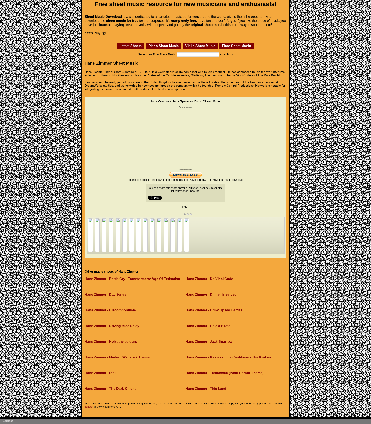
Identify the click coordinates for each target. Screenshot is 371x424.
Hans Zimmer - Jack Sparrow (209, 341)
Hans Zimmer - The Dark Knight (110, 388)
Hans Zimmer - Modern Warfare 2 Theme (117, 357)
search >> (226, 54)
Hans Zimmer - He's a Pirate (208, 326)
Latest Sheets (130, 46)
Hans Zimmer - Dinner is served (211, 294)
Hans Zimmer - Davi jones (105, 294)
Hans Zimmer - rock (100, 373)
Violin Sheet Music (200, 46)
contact (89, 406)
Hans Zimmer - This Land (206, 388)
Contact (8, 420)
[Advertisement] (185, 138)
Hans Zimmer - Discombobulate (110, 310)
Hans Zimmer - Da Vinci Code (209, 279)
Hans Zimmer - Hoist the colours (111, 341)
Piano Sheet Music (163, 46)
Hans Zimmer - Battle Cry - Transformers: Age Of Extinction (132, 279)
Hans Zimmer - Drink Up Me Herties (214, 310)
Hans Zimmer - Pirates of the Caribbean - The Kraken (228, 357)
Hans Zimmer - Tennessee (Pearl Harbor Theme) (224, 373)
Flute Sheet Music (236, 46)
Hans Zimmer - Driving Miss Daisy (112, 326)
